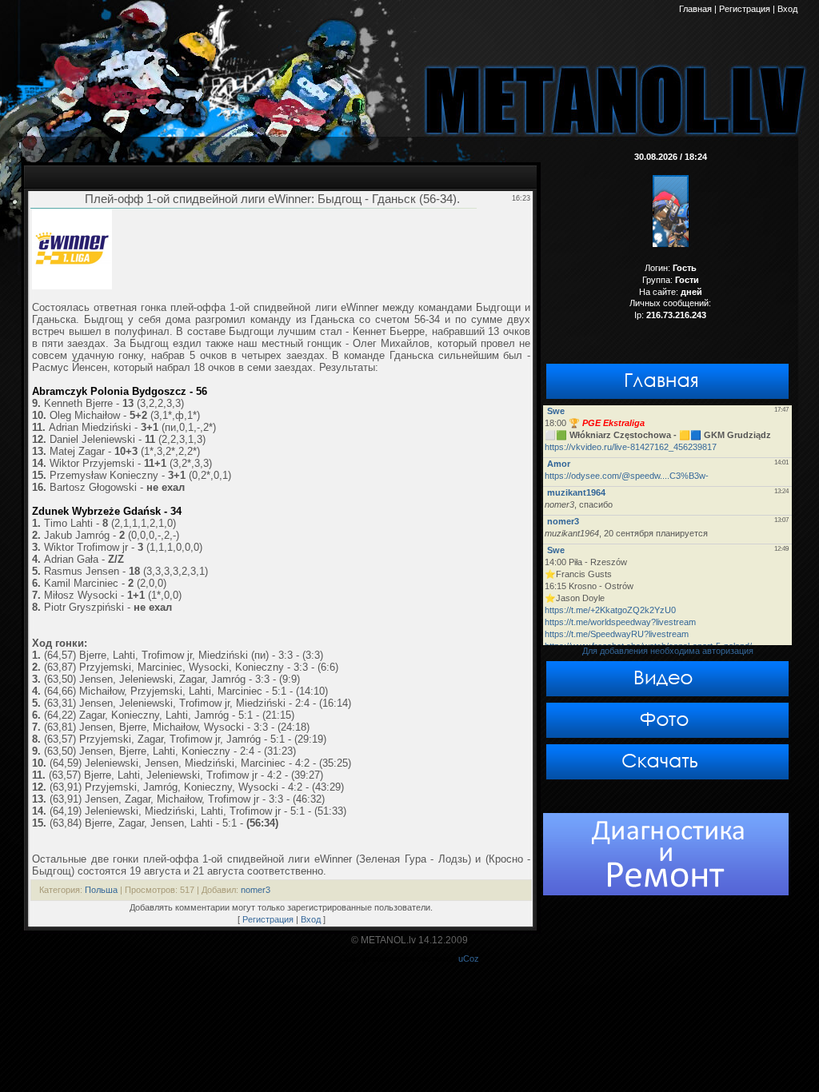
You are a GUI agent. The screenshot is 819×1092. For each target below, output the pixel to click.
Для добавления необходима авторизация (667, 651)
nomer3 (255, 890)
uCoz (468, 958)
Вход (311, 919)
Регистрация (268, 919)
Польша (101, 890)
